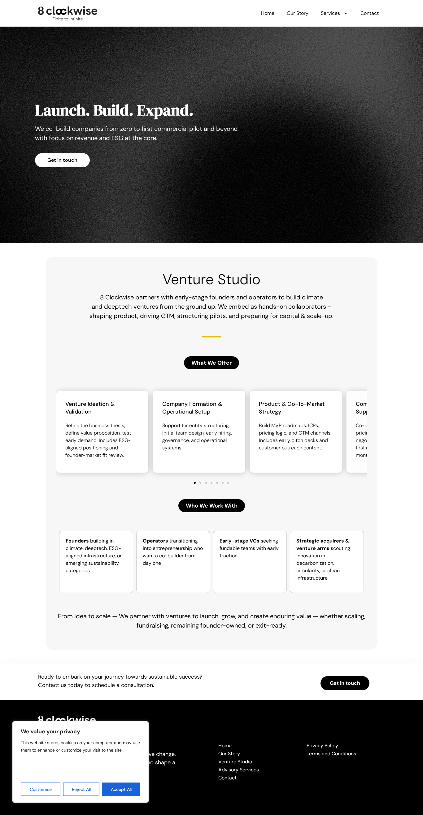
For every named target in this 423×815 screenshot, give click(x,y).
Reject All (81, 789)
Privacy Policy (322, 745)
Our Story (297, 13)
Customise (41, 789)
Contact (369, 13)
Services (330, 13)
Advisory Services (238, 769)
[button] (211, 362)
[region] (80, 762)
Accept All (121, 789)
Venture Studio (235, 761)
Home (267, 13)
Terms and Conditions (331, 753)
